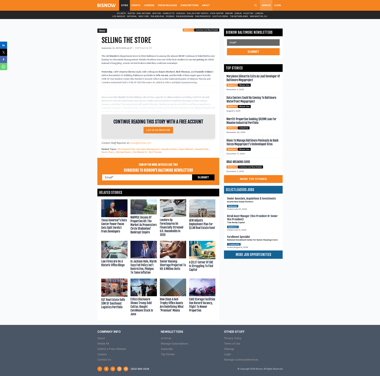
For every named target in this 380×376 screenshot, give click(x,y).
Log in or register (158, 130)
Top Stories (168, 354)
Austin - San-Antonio (139, 13)
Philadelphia (157, 16)
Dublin (238, 13)
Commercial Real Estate (206, 30)
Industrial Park (202, 149)
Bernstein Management (148, 149)
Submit (203, 177)
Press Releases (167, 5)
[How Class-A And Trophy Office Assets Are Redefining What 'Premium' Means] (173, 298)
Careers (149, 5)
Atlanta (121, 13)
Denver (229, 13)
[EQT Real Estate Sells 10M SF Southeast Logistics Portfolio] (114, 298)
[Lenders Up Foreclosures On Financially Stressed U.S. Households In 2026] (173, 218)
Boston (157, 13)
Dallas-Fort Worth (197, 13)
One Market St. (140, 152)
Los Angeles (118, 16)
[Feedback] (126, 368)
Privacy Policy (233, 338)
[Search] (255, 5)
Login (277, 5)
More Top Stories (253, 178)
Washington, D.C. (259, 16)
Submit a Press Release (111, 348)
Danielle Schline (169, 149)
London (259, 13)
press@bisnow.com (140, 142)
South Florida (220, 16)
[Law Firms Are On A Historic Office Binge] (114, 258)
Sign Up (266, 5)
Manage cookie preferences (241, 359)
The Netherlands (239, 16)
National (132, 16)
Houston (248, 13)
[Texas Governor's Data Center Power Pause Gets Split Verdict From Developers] (114, 218)
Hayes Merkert (186, 149)
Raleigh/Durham (184, 16)
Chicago (180, 13)
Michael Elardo (123, 152)
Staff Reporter (142, 48)
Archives (166, 338)
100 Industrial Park (126, 149)
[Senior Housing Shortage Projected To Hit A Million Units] (173, 258)
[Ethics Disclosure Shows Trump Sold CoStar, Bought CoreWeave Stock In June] (143, 298)
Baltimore (188, 30)
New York (144, 16)
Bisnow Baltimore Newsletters (249, 32)
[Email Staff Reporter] (150, 48)
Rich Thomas (155, 152)
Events (136, 5)
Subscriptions (189, 5)
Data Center (216, 13)
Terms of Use (232, 343)
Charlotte (169, 13)
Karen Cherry (108, 152)
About (206, 5)
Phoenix (170, 16)
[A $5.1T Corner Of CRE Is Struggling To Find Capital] (202, 258)
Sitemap (229, 348)
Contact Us (104, 359)
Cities (124, 5)
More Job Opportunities (253, 254)
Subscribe (167, 348)
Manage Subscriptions (174, 343)
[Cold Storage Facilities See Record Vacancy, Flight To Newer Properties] (202, 298)
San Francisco (203, 16)
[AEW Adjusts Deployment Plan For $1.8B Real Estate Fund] (202, 218)
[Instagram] (119, 368)
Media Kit (103, 343)
